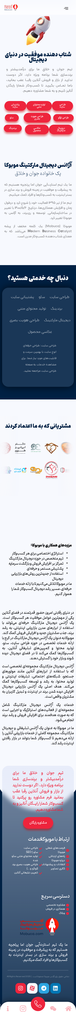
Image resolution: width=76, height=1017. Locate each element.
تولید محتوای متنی (32, 309)
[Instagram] (20, 988)
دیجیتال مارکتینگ (57, 320)
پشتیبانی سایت (22, 297)
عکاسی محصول (40, 332)
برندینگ (56, 309)
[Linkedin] (55, 988)
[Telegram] (44, 988)
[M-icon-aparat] (32, 988)
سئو (42, 297)
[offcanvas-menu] (66, 8)
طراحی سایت (59, 297)
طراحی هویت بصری (24, 320)
